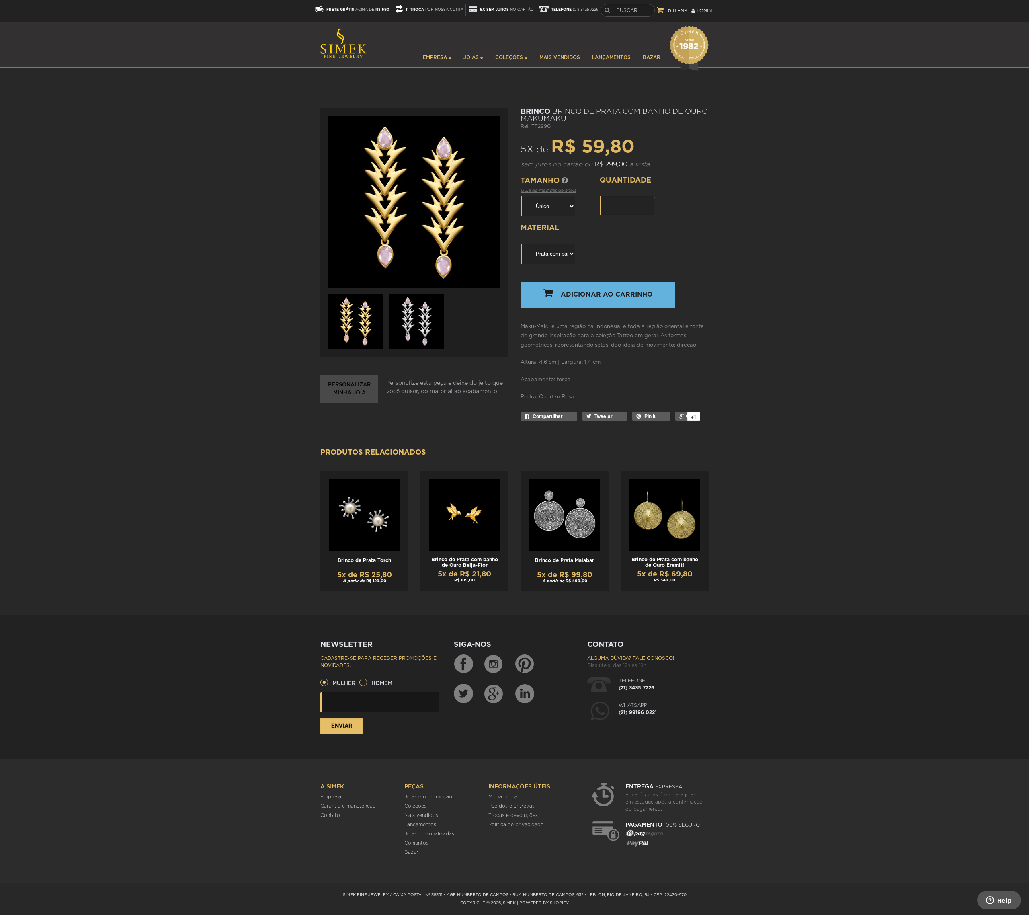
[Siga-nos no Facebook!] (463, 664)
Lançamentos (611, 57)
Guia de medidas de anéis (548, 190)
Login (703, 10)
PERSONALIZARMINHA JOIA (349, 389)
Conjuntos (416, 843)
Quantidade (625, 180)
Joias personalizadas (429, 833)
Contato (330, 815)
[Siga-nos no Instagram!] (494, 664)
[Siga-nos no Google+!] (494, 693)
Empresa (436, 57)
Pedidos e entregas (511, 806)
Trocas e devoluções (513, 815)
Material (540, 228)
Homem (381, 683)
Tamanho (541, 181)
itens (677, 10)
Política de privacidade (515, 824)
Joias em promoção (428, 796)
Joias (471, 57)
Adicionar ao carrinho (607, 294)
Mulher (343, 683)
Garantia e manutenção (348, 806)
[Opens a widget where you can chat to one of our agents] (999, 901)
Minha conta (502, 796)
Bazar (651, 57)
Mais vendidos (559, 57)
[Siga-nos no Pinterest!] (524, 664)
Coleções (510, 57)
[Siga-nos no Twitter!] (463, 693)
